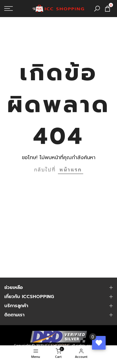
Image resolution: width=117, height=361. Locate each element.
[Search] (97, 8)
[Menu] (16, 8)
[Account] (12, 353)
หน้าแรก (70, 169)
